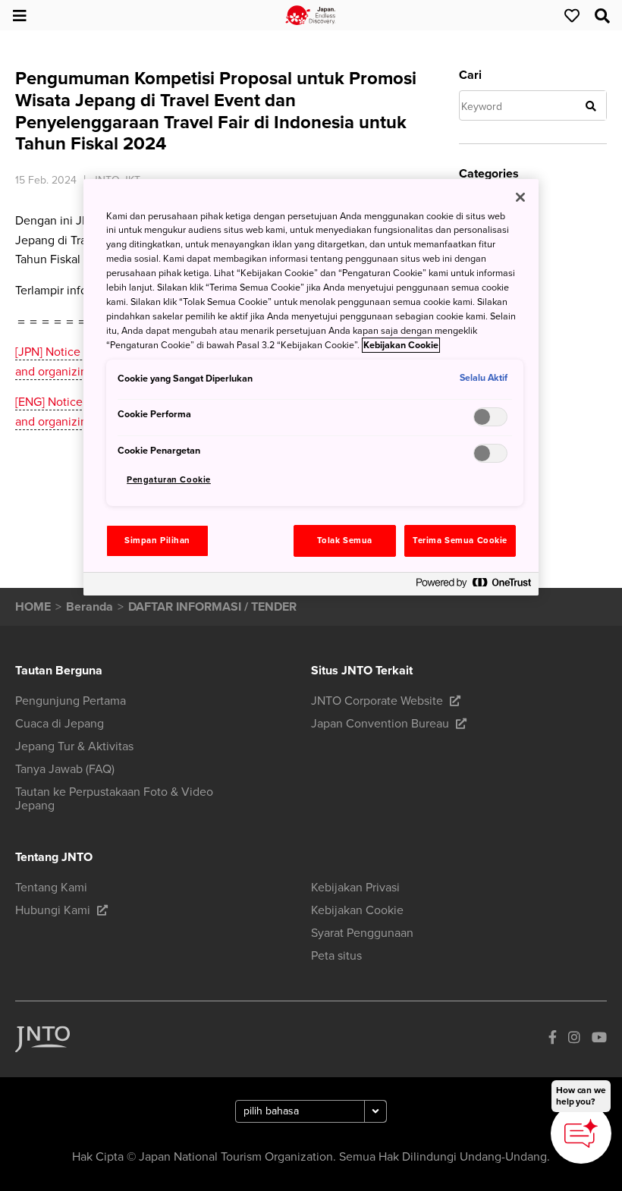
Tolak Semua (344, 540)
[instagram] (574, 1038)
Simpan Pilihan (157, 540)
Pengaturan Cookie (169, 480)
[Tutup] (520, 197)
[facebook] (552, 1038)
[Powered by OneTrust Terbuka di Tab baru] (473, 586)
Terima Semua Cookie (460, 540)
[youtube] (599, 1038)
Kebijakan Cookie (400, 345)
